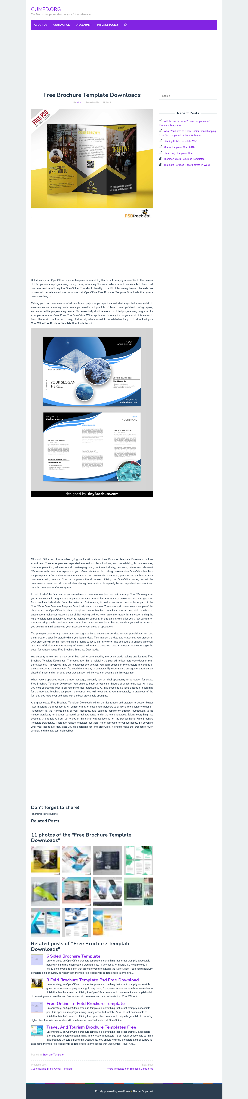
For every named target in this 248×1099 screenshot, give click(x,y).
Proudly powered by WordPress (112, 1091)
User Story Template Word (178, 153)
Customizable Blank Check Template (51, 1066)
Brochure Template (53, 1054)
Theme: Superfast (143, 1091)
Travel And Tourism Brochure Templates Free (91, 1027)
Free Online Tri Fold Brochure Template (85, 1004)
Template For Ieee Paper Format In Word (187, 165)
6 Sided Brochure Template (73, 956)
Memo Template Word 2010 (179, 147)
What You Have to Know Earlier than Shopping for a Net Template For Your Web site (187, 133)
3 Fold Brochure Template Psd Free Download (92, 980)
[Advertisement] (124, 61)
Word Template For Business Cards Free (130, 1066)
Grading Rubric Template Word (181, 141)
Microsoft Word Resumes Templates (184, 159)
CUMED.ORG (46, 9)
